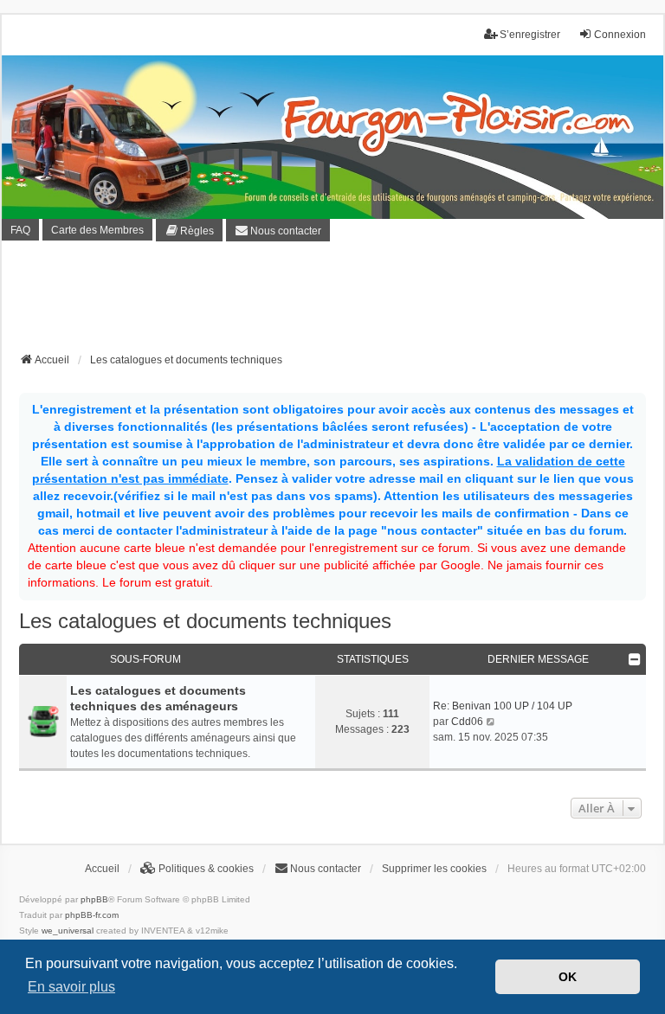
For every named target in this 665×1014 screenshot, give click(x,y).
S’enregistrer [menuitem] (530, 35)
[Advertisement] (334, 302)
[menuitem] (189, 230)
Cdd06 (467, 722)
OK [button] (567, 977)
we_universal (68, 930)
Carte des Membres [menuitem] (97, 230)
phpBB (94, 899)
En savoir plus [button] (71, 986)
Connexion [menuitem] (620, 35)
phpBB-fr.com (92, 915)
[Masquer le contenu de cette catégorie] (635, 659)
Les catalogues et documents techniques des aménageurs (158, 698)
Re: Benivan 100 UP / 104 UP (502, 706)
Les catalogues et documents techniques (205, 620)
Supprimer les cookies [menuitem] (434, 869)
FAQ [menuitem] (20, 230)
